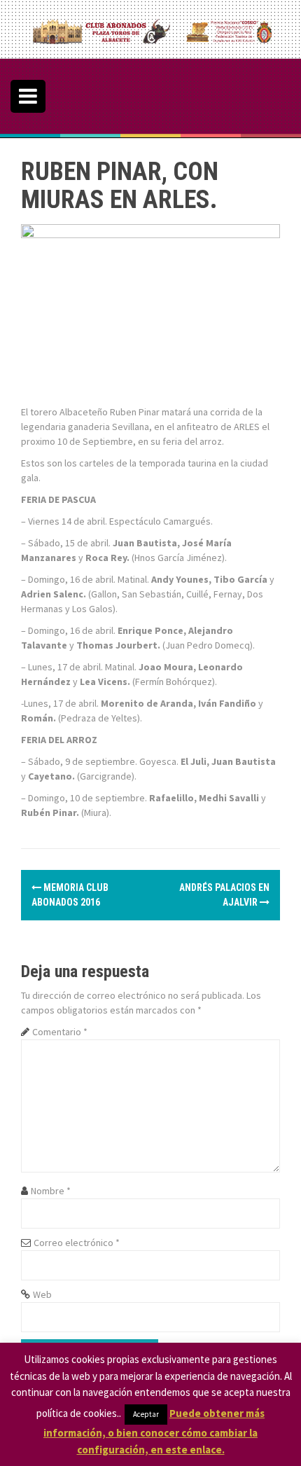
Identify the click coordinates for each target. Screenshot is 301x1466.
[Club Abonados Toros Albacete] (150, 28)
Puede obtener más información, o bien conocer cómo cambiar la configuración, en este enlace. (154, 1431)
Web (42, 1294)
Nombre (51, 1190)
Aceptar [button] (146, 1414)
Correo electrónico (77, 1242)
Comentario (60, 1031)
